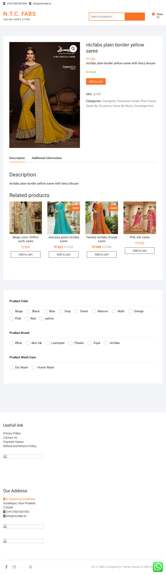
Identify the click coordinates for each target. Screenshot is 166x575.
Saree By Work (122, 106)
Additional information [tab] (47, 158)
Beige (19, 311)
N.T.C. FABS (19, 14)
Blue (52, 311)
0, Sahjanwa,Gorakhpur (20, 499)
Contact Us (10, 437)
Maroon (103, 311)
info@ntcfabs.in (41, 3)
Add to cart (96, 81)
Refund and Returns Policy (19, 446)
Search (135, 17)
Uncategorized (143, 106)
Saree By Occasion (98, 106)
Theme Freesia (130, 566)
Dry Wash (21, 367)
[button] (73, 48)
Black (36, 311)
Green (84, 311)
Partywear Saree (128, 101)
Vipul (96, 343)
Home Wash (45, 367)
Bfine (18, 343)
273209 (8, 507)
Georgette (109, 101)
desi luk (36, 343)
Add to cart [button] (26, 254)
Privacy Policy (12, 433)
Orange (139, 311)
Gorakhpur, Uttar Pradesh (19, 503)
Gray (68, 311)
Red (33, 318)
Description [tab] (17, 158)
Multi (121, 311)
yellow (49, 318)
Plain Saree (148, 101)
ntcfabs (115, 343)
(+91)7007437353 (16, 3)
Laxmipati (58, 343)
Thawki (79, 343)
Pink (18, 318)
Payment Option (13, 441)
